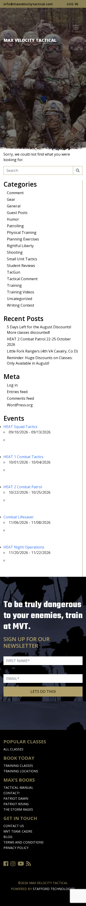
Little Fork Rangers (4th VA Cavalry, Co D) (42, 351)
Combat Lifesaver (18, 517)
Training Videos (20, 292)
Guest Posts (17, 212)
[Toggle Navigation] (75, 27)
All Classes (13, 749)
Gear (11, 199)
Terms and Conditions (23, 842)
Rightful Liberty (20, 245)
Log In (72, 4)
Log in (12, 385)
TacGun (13, 272)
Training (14, 285)
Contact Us (13, 826)
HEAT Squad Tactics (20, 426)
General (13, 206)
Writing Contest (20, 305)
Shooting (15, 252)
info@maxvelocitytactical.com (28, 4)
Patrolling (15, 225)
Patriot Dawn (15, 798)
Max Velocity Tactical (30, 40)
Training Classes (18, 765)
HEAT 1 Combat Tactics (23, 456)
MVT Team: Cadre (17, 831)
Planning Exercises (23, 239)
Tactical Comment (22, 278)
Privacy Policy (15, 848)
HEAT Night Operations (23, 547)
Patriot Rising (16, 804)
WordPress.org (20, 404)
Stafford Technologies (54, 889)
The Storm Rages (18, 809)
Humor (13, 219)
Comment (15, 192)
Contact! (11, 793)
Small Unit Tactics (22, 258)
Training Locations (20, 771)
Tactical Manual (18, 787)
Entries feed (17, 391)
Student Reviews (21, 265)
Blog (7, 837)
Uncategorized (19, 298)
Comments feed (20, 398)
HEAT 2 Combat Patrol (22, 486)
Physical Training (21, 232)
